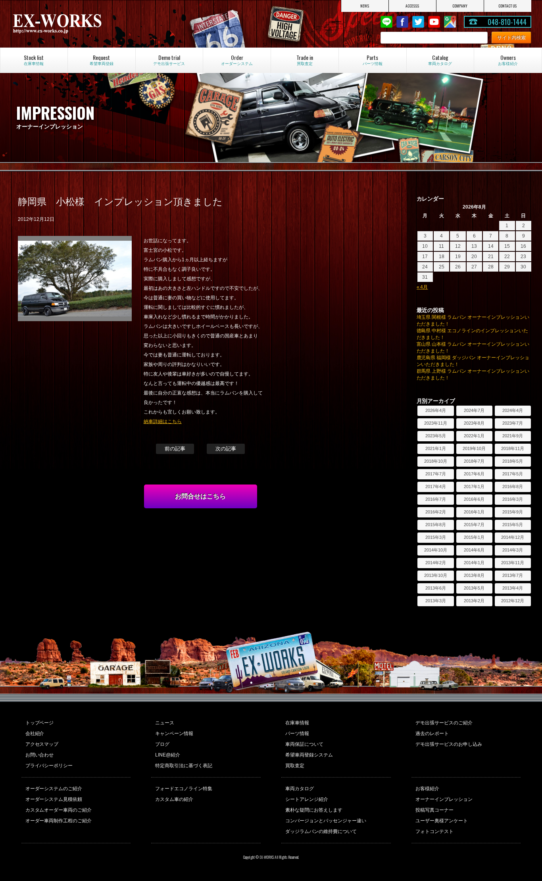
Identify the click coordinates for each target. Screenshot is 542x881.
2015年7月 (474, 524)
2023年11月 (435, 423)
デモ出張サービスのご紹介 (444, 723)
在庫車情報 (297, 723)
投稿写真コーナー (434, 810)
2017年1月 (474, 486)
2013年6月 (435, 588)
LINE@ (386, 22)
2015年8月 (435, 524)
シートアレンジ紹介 (306, 799)
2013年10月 (435, 575)
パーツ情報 (297, 733)
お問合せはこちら (200, 496)
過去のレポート (432, 733)
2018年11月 (512, 448)
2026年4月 (435, 410)
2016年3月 (512, 499)
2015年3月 (435, 537)
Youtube (434, 22)
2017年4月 (435, 486)
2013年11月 (512, 562)
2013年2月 (474, 600)
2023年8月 (474, 423)
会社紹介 (34, 733)
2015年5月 (512, 524)
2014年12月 (512, 537)
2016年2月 (435, 511)
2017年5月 (512, 473)
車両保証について (304, 744)
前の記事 (175, 449)
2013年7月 (512, 575)
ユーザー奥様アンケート (441, 821)
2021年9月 (512, 435)
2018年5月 (512, 461)
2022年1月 (474, 435)
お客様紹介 (427, 788)
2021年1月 (435, 448)
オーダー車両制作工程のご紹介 (58, 821)
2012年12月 (512, 600)
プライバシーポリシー (49, 765)
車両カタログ (299, 788)
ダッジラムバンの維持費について (321, 831)
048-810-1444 (507, 22)
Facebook (402, 22)
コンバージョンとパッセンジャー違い (325, 821)
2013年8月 (474, 575)
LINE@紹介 (167, 755)
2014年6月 (474, 550)
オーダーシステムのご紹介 (54, 788)
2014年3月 (512, 550)
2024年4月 (512, 410)
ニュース (164, 723)
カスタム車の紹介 (174, 799)
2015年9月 (512, 511)
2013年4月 (512, 588)
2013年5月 (474, 588)
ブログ (162, 744)
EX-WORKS (89, 24)
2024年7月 (474, 410)
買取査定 (294, 765)
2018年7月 (474, 461)
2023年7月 (512, 423)
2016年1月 (474, 511)
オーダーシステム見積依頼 (54, 799)
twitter (418, 22)
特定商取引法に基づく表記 (183, 765)
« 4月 (422, 287)
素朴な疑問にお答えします (313, 810)
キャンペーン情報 (174, 733)
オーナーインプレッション (444, 799)
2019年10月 (474, 448)
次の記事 (225, 449)
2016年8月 (512, 486)
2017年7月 (435, 473)
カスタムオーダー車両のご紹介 (58, 810)
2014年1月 (474, 562)
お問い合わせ (39, 755)
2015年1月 (474, 537)
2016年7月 (435, 499)
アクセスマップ (42, 744)
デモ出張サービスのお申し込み (448, 744)
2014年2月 (435, 562)
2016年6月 (474, 499)
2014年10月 (435, 550)
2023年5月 (435, 435)
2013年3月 (435, 600)
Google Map (450, 22)
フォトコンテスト (434, 831)
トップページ (39, 723)
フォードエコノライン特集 (183, 788)
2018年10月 (435, 461)
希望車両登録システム (309, 755)
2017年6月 (474, 473)
